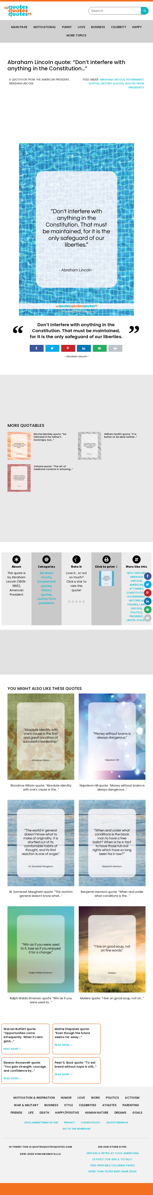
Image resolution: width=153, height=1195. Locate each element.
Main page (19, 27)
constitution (136, 593)
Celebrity (118, 27)
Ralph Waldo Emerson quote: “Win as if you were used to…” (41, 1000)
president (136, 616)
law (142, 604)
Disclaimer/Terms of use (41, 1122)
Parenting (131, 1105)
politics (136, 612)
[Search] (144, 10)
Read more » (12, 1049)
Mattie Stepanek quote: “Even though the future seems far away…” (72, 1033)
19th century (136, 573)
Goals (137, 1113)
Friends (16, 1113)
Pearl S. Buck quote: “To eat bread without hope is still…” (76, 1065)
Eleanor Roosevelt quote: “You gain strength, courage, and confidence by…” (25, 1067)
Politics (112, 1098)
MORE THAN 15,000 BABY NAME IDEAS (112, 1171)
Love (81, 27)
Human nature (96, 1113)
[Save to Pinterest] (68, 348)
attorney (136, 588)
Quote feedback (117, 1122)
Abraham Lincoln (112, 79)
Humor (66, 1098)
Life (31, 1113)
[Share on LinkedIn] (84, 348)
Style (68, 1105)
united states (136, 620)
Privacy (69, 1122)
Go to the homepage (77, 1129)
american (136, 585)
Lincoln (136, 608)
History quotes (112, 83)
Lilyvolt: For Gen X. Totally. (112, 1159)
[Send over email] (100, 348)
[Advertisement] (76, 118)
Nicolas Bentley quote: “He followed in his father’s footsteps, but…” (50, 436)
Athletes (109, 1105)
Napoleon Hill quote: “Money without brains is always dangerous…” (112, 788)
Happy (137, 27)
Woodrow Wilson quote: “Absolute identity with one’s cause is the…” (41, 788)
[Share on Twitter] (52, 348)
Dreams (120, 1113)
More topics (76, 35)
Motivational (44, 27)
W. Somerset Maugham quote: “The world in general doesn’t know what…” (41, 894)
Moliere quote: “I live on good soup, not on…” (112, 998)
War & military (26, 1105)
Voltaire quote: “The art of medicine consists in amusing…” (53, 468)
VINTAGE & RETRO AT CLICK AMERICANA (112, 1153)
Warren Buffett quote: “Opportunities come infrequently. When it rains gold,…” (23, 1035)
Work (95, 1098)
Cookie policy (90, 1122)
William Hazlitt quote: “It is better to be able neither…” (120, 435)
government (136, 596)
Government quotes (46, 584)
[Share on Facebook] (37, 348)
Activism (132, 1098)
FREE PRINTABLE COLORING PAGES (112, 1165)
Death (44, 1113)
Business (98, 27)
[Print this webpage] (115, 348)
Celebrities (87, 1105)
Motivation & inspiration (34, 1098)
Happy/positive (67, 1113)
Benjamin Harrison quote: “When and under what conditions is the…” (112, 894)
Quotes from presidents (46, 601)
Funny (67, 27)
